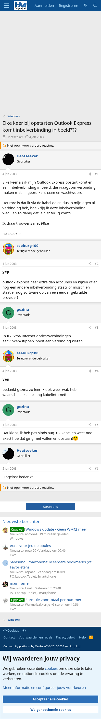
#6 (97, 468)
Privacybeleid (65, 637)
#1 (97, 174)
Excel (13, 555)
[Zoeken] (95, 5)
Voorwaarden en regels (35, 637)
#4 (97, 371)
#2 (97, 264)
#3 (97, 327)
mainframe (19, 583)
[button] (24, 630)
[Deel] (90, 174)
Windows (16, 538)
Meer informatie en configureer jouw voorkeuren (44, 687)
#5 (97, 425)
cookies (51, 668)
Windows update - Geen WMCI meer (49, 529)
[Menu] (7, 6)
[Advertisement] (50, 63)
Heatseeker (14, 137)
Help (82, 637)
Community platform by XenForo (42, 646)
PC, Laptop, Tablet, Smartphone (33, 576)
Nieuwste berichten (21, 521)
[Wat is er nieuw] (85, 5)
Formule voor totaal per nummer (46, 599)
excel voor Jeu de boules (30, 545)
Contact (9, 637)
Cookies (13, 630)
